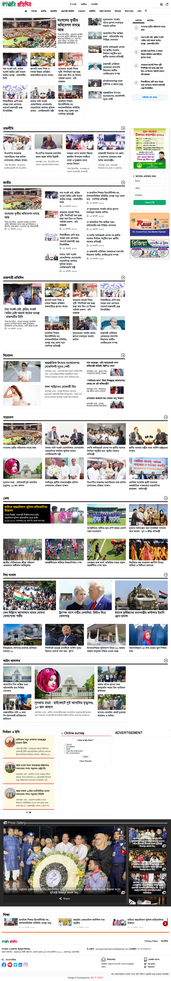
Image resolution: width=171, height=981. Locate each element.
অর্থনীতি (92, 11)
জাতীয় (43, 11)
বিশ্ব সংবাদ (129, 11)
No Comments (73, 753)
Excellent (70, 746)
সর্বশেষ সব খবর (149, 97)
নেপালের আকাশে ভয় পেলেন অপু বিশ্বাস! (105, 398)
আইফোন (151, 967)
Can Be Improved (74, 751)
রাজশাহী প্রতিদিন (67, 11)
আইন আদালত (105, 11)
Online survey (74, 733)
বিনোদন (118, 11)
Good (68, 744)
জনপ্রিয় (150, 20)
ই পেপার (73, 4)
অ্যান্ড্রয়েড (151, 964)
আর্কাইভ (84, 4)
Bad (68, 749)
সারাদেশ (81, 11)
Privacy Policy (151, 941)
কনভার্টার (94, 4)
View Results (85, 761)
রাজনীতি (53, 11)
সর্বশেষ (34, 11)
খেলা (139, 11)
